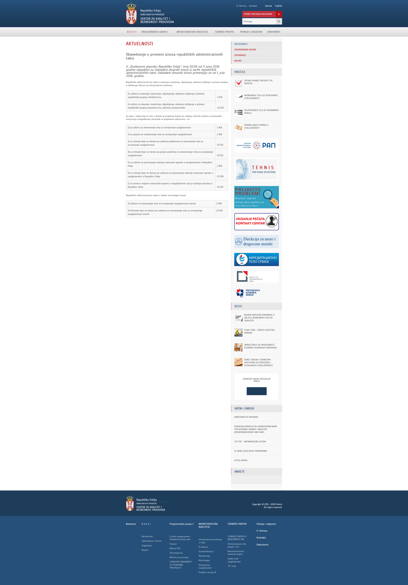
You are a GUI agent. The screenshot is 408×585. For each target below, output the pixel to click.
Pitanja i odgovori (251, 32)
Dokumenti (273, 32)
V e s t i (131, 32)
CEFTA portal (241, 460)
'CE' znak (232, 566)
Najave (145, 550)
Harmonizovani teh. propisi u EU (237, 545)
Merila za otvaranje (179, 557)
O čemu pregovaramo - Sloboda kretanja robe (180, 538)
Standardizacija (206, 551)
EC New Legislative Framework (250, 451)
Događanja (147, 545)
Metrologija (204, 560)
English (278, 6)
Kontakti (261, 537)
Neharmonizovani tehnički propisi (236, 553)
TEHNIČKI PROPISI (224, 32)
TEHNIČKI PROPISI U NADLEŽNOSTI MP (237, 538)
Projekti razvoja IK (207, 572)
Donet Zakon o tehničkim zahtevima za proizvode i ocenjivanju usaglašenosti (258, 362)
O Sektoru (203, 547)
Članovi (173, 544)
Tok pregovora (176, 553)
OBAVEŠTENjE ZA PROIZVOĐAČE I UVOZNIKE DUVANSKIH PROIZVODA (260, 346)
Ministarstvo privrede (246, 417)
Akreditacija (204, 556)
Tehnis (162, 13)
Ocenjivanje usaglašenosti (205, 566)
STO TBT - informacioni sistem (250, 441)
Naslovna (131, 524)
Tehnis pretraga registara (258, 14)
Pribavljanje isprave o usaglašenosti (256, 126)
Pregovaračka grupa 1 (155, 32)
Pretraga (279, 21)
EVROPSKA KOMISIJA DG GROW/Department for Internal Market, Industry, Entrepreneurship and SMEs (255, 429)
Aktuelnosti (147, 536)
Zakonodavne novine (151, 541)
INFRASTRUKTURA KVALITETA (192, 32)
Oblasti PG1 (175, 548)
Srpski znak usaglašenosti (234, 560)
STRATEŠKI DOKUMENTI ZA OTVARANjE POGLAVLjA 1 (181, 564)
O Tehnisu (262, 530)
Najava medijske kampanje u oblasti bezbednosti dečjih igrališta (259, 318)
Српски (268, 6)
